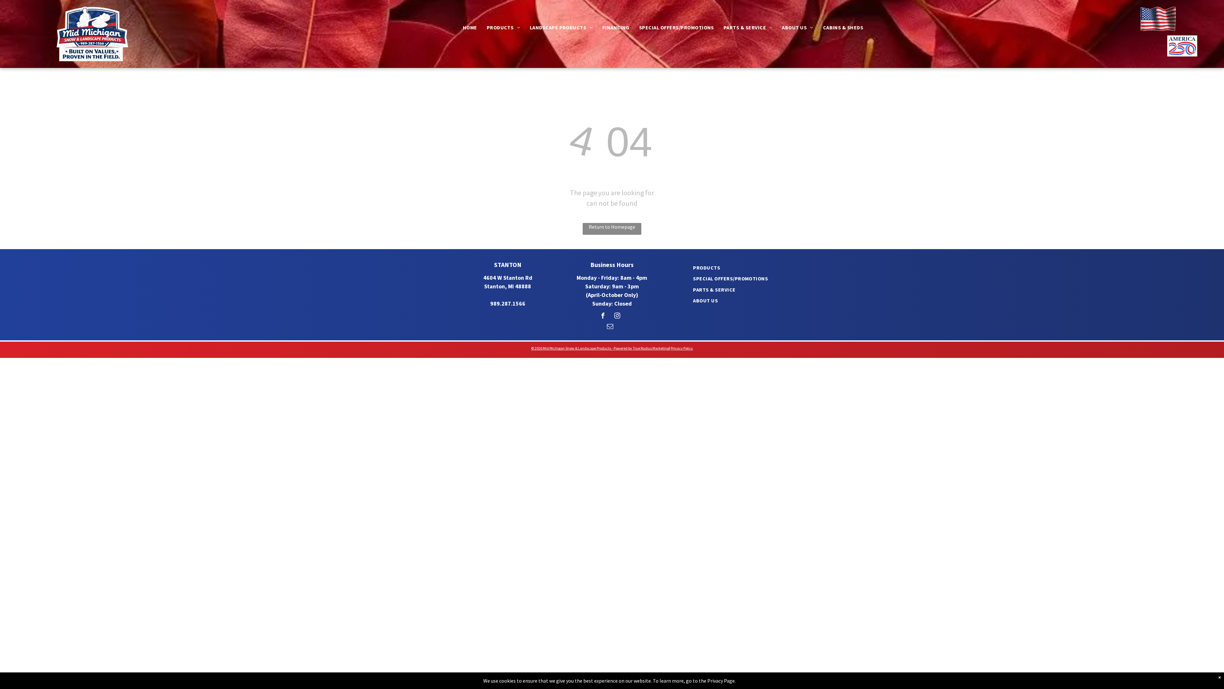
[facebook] (603, 316)
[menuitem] (470, 27)
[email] (610, 327)
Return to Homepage (612, 227)
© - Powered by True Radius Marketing (600, 348)
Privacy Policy (682, 348)
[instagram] (617, 316)
